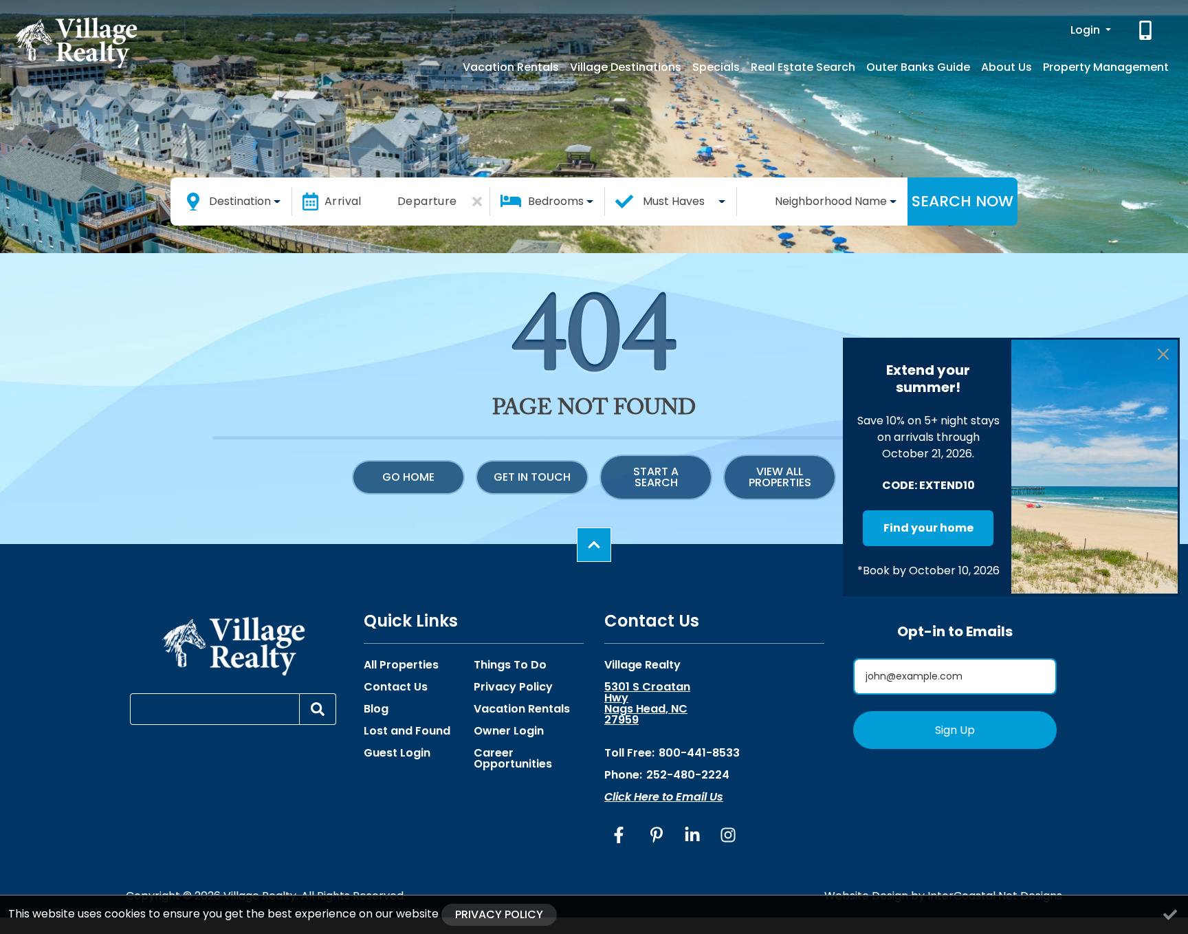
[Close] (1163, 354)
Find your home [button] (928, 528)
